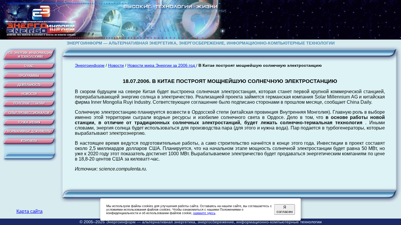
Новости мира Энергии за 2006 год (161, 65)
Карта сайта (29, 211)
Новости (116, 65)
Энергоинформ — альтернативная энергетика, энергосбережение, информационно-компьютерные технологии (214, 221)
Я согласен (285, 209)
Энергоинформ (90, 65)
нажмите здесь (204, 213)
